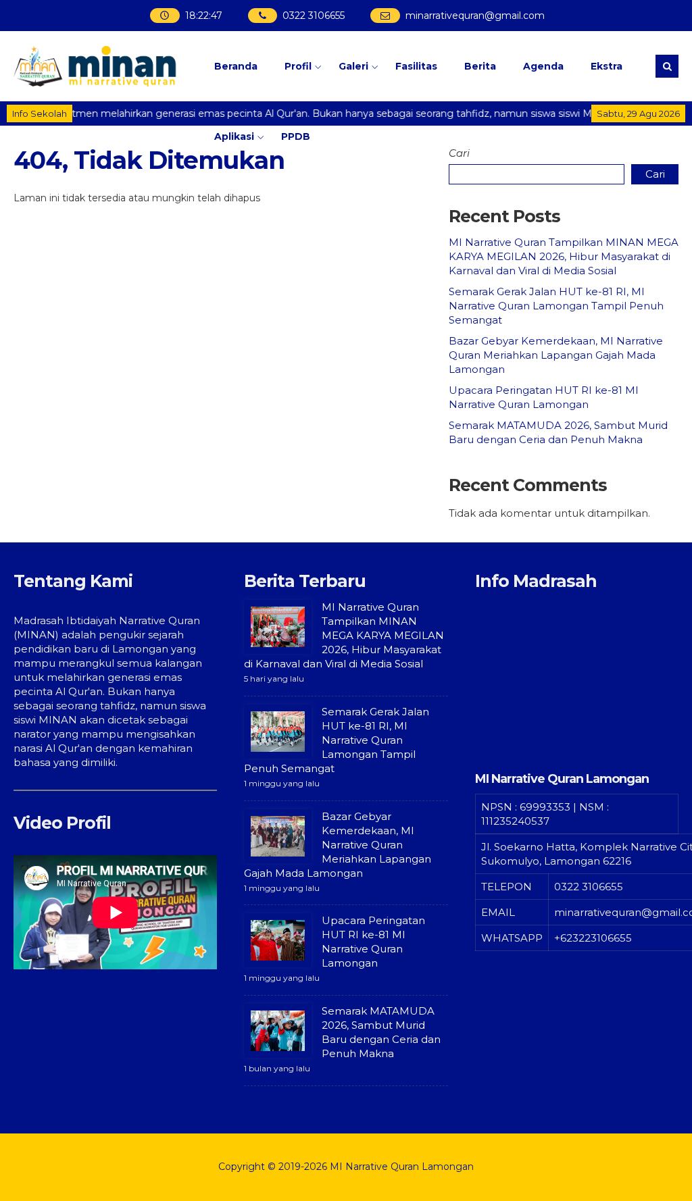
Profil (298, 66)
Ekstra (606, 66)
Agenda (543, 66)
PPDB (295, 136)
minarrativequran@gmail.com (475, 15)
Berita (480, 66)
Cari (459, 153)
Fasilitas (416, 66)
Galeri (353, 66)
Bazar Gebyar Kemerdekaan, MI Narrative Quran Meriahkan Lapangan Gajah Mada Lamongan (556, 355)
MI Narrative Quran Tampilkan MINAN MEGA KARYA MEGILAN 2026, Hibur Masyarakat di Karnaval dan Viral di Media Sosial (563, 256)
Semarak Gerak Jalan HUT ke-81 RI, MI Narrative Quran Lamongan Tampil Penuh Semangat (556, 305)
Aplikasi (234, 136)
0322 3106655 (314, 15)
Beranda (235, 66)
